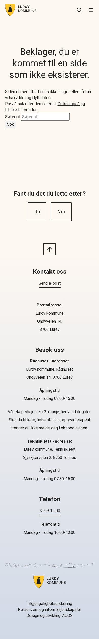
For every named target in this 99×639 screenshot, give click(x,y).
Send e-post (50, 283)
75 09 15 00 (49, 510)
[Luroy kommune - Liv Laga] (49, 585)
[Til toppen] (49, 249)
